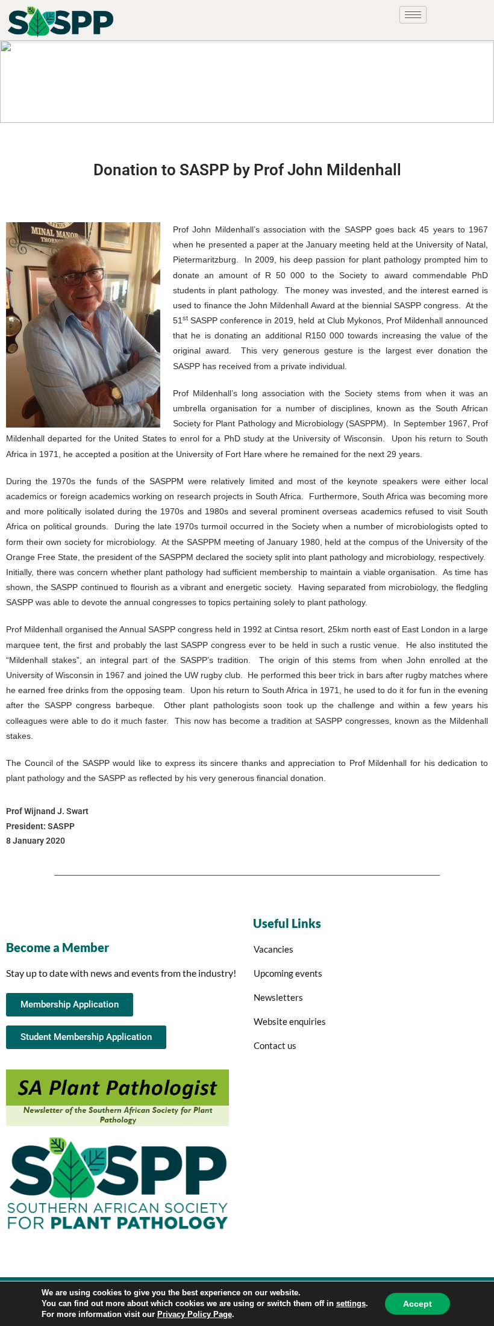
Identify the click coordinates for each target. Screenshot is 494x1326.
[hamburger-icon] (413, 14)
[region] (247, 81)
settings (351, 1303)
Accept (417, 1304)
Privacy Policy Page (194, 1314)
